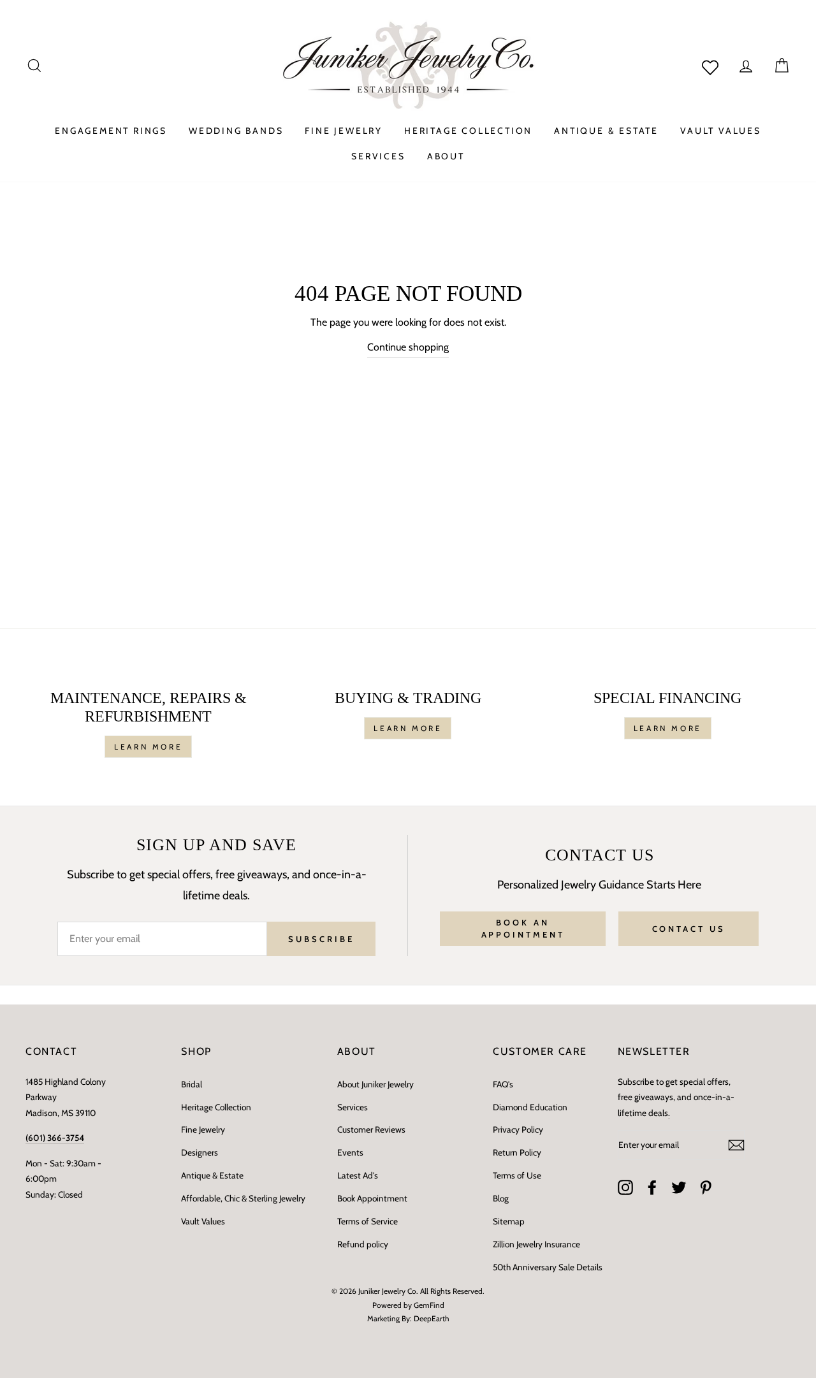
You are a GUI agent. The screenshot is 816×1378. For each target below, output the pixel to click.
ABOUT (446, 156)
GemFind (429, 1305)
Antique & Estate (212, 1175)
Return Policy (517, 1152)
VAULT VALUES (720, 130)
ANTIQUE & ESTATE (606, 130)
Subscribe (321, 939)
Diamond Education (530, 1107)
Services (352, 1107)
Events (350, 1152)
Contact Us (688, 929)
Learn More (148, 746)
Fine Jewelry (203, 1129)
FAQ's (503, 1084)
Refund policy (362, 1244)
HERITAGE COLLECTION (468, 130)
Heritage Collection (216, 1107)
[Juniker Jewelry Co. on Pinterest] (705, 1187)
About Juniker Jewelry (375, 1084)
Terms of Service (367, 1221)
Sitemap (509, 1221)
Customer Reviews (371, 1129)
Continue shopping (408, 347)
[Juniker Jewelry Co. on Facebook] (652, 1187)
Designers (199, 1152)
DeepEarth (431, 1318)
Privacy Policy (518, 1129)
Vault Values (203, 1221)
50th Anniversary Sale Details (547, 1267)
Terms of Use (517, 1175)
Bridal (191, 1084)
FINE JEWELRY (343, 130)
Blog (501, 1198)
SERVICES (378, 156)
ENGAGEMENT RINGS (111, 130)
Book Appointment (372, 1198)
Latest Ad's (357, 1175)
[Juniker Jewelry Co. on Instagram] (625, 1187)
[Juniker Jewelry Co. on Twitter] (679, 1187)
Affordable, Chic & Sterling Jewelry (243, 1198)
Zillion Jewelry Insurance (536, 1244)
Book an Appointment (523, 928)
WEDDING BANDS (236, 130)
